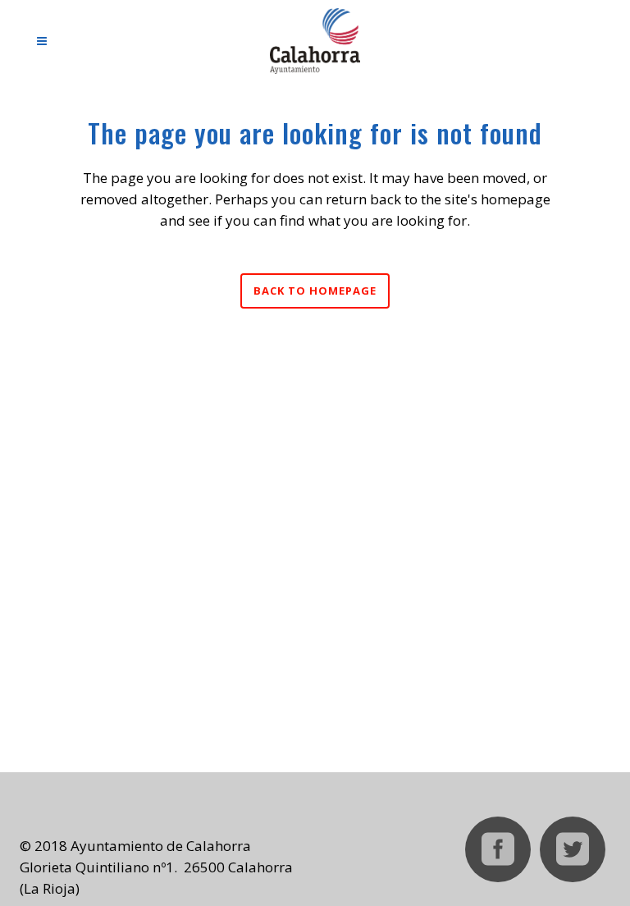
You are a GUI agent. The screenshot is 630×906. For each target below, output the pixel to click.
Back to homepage (315, 290)
